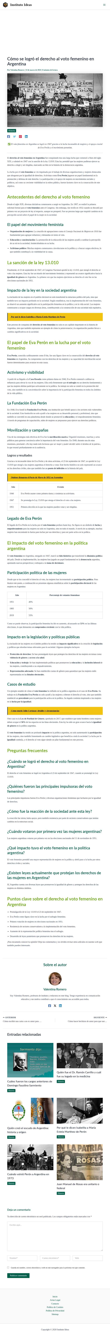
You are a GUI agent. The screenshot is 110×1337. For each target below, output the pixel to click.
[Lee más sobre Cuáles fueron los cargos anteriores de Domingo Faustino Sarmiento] (30, 1060)
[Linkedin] (26, 136)
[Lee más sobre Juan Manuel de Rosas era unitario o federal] (80, 1162)
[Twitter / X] (55, 1005)
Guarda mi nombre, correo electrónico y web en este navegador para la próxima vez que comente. (48, 1268)
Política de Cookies (55, 1307)
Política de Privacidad (55, 1311)
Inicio (55, 1296)
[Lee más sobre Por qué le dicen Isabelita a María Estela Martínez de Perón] (80, 1110)
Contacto (55, 1304)
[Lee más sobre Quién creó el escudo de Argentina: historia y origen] (30, 1110)
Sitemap (55, 1314)
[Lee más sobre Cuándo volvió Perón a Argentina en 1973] (30, 1157)
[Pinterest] (20, 136)
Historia (11, 131)
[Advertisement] (55, 30)
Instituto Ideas (21, 5)
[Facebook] (8, 136)
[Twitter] (14, 136)
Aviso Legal (55, 1300)
